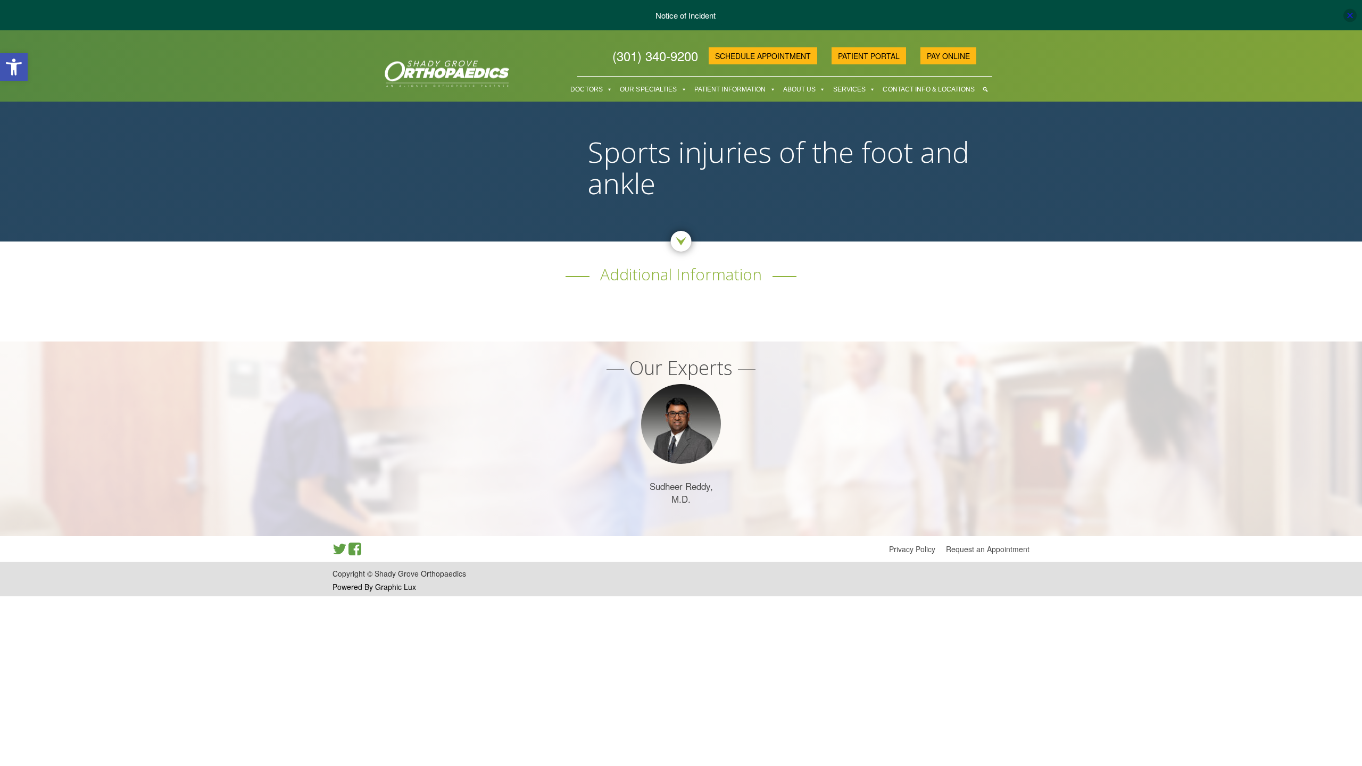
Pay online (948, 56)
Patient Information (730, 89)
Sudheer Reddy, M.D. (681, 492)
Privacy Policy (912, 549)
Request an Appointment (987, 549)
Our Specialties (648, 89)
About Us (799, 89)
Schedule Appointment (763, 56)
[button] (14, 67)
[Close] (1350, 15)
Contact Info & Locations (928, 89)
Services (849, 89)
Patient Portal (869, 56)
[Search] (985, 89)
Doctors (586, 89)
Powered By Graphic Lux (374, 586)
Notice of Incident (685, 15)
